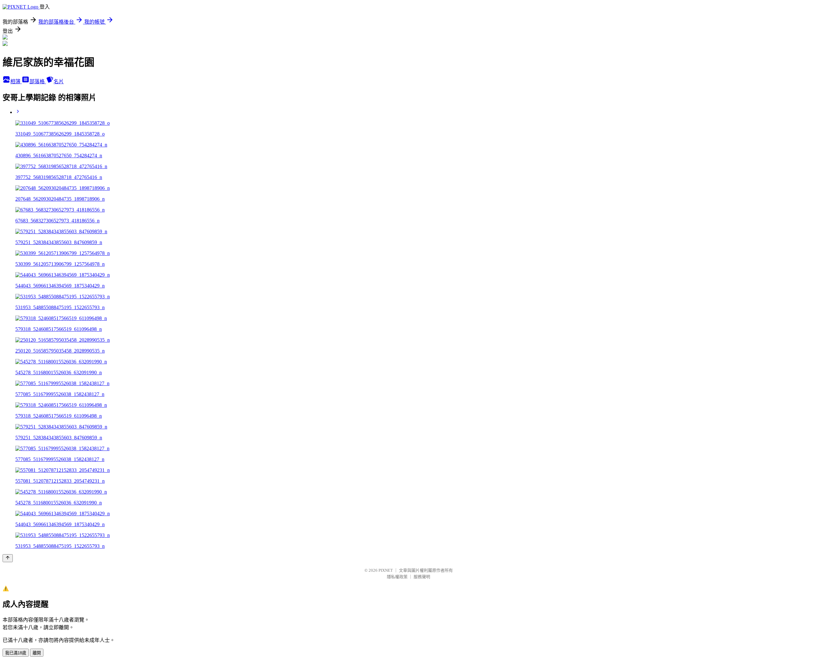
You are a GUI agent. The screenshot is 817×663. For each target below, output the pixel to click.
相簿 (16, 81)
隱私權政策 (397, 576)
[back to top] (8, 558)
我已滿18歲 (15, 653)
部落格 (37, 81)
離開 (37, 653)
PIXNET (386, 570)
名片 (59, 81)
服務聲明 (422, 576)
